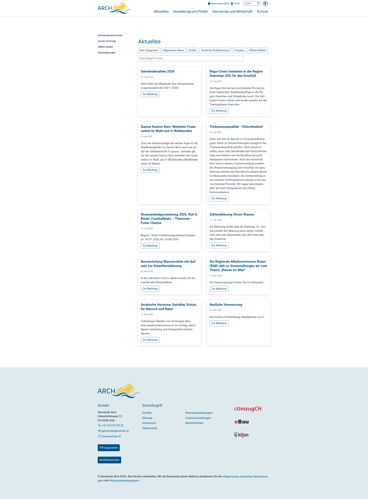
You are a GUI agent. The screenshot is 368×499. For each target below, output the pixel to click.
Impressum (149, 423)
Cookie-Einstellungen (198, 418)
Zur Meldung (150, 94)
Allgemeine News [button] (173, 50)
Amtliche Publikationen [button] (215, 50)
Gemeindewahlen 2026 (158, 71)
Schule (262, 11)
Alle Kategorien (149, 50)
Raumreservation (220, 3)
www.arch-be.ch (111, 436)
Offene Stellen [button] (257, 50)
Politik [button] (193, 50)
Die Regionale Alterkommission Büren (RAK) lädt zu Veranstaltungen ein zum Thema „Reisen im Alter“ (238, 266)
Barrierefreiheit (194, 423)
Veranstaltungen (107, 52)
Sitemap (147, 418)
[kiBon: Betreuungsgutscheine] (241, 437)
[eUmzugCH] (247, 411)
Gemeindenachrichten (110, 35)
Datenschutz (149, 428)
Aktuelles (161, 11)
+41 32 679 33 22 (113, 425)
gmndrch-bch (115, 431)
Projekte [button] (239, 50)
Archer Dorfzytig (107, 41)
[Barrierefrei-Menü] (265, 3)
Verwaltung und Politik (190, 11)
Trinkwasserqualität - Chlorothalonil (236, 127)
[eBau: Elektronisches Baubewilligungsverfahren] (241, 423)
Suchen (258, 3)
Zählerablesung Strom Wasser (232, 214)
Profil (237, 3)
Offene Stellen (105, 47)
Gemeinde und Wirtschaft (232, 11)
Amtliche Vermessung (226, 305)
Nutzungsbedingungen (199, 412)
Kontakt (147, 412)
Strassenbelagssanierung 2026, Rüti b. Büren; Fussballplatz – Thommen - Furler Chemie (169, 219)
